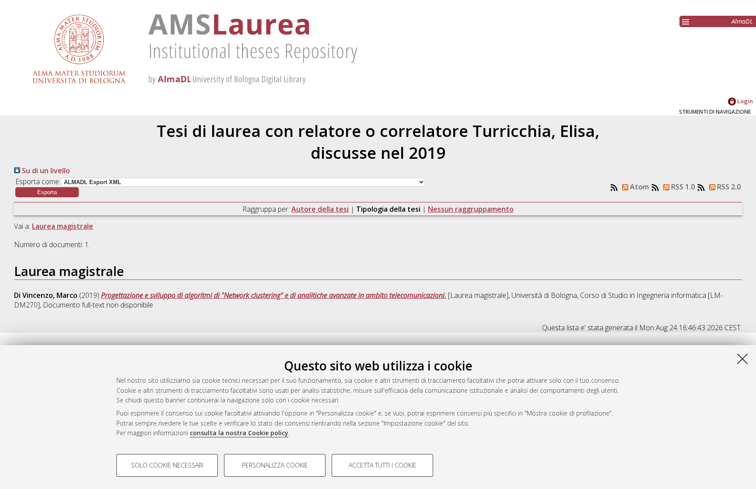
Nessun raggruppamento (471, 209)
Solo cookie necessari (167, 465)
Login (744, 101)
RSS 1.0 (682, 187)
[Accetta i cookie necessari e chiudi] (742, 359)
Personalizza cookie (275, 465)
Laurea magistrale (62, 226)
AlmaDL (742, 21)
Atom (638, 187)
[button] (47, 192)
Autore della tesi (320, 209)
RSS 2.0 (728, 187)
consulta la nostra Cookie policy (239, 433)
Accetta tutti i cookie (382, 465)
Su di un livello (45, 170)
